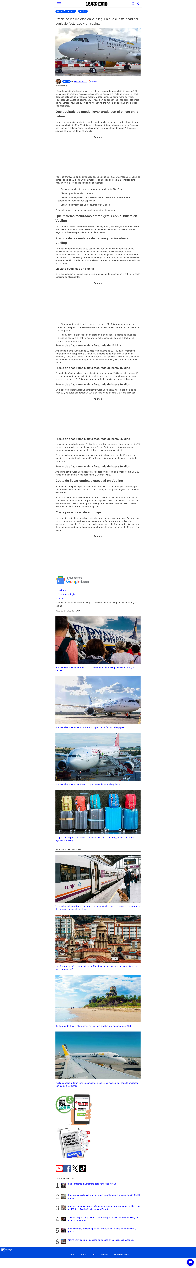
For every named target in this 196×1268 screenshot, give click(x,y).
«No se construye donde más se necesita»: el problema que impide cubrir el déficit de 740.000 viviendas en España (104, 1207)
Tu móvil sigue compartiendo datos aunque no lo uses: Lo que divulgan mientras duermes (103, 1219)
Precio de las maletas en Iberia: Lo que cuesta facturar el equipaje (87, 784)
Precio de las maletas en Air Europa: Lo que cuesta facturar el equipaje (90, 727)
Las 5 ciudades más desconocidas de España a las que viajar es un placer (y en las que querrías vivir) (96, 967)
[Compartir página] (138, 4)
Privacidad (104, 1254)
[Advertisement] (98, 156)
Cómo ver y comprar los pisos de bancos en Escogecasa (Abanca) (101, 1240)
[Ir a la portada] (97, 4)
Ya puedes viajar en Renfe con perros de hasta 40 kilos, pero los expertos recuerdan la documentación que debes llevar (97, 907)
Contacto (83, 1254)
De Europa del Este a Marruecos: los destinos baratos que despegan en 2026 (93, 1026)
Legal (93, 1254)
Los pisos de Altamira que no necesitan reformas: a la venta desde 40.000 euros (104, 1196)
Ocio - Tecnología (65, 11)
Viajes (83, 11)
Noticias (62, 590)
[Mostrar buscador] (133, 4)
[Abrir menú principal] (58, 4)
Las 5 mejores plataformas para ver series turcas (92, 1184)
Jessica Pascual (80, 81)
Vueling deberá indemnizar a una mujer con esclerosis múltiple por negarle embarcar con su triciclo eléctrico (96, 1084)
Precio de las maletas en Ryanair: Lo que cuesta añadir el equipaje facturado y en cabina (95, 669)
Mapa (72, 1254)
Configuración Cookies (121, 1254)
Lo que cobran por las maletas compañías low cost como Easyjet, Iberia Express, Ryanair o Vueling (95, 839)
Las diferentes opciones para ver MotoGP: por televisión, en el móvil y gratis (102, 1230)
